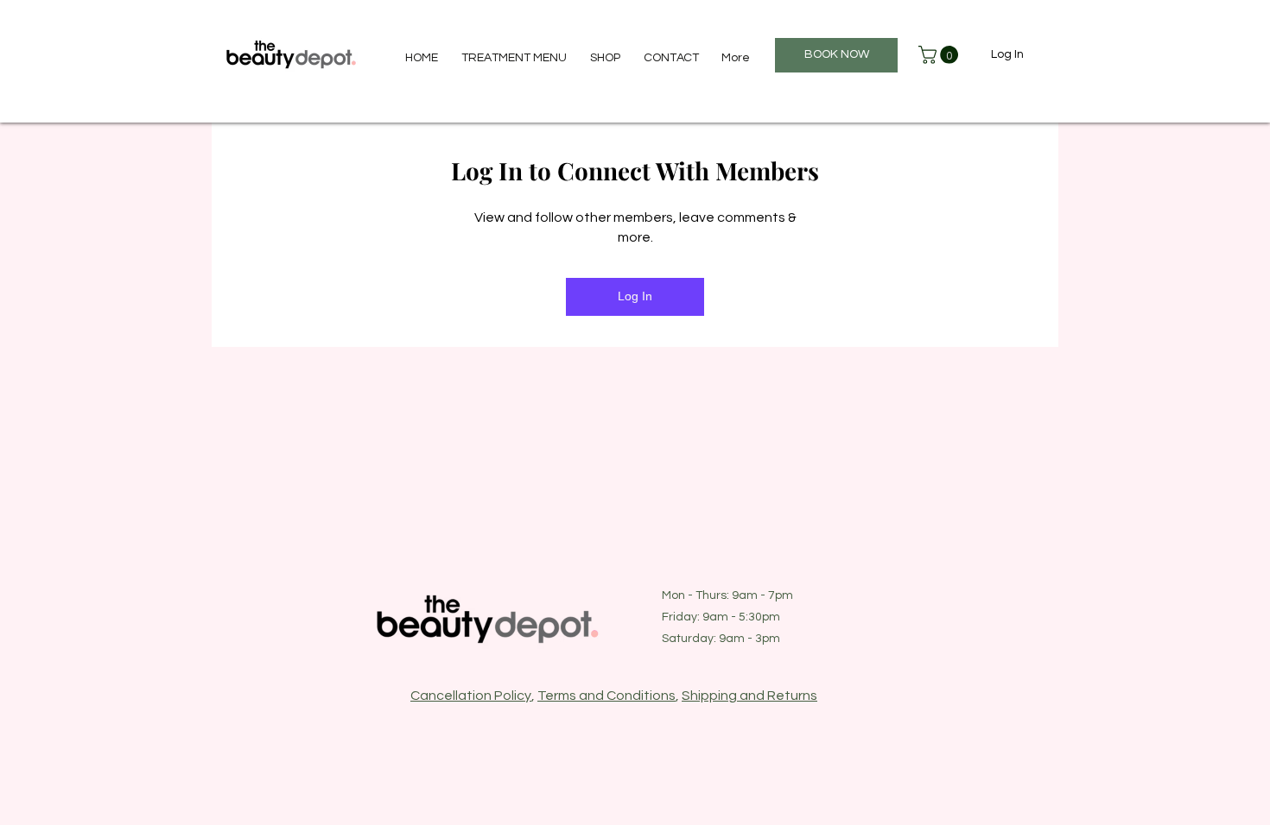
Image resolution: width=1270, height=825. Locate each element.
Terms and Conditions (606, 695)
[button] (940, 55)
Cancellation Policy (470, 695)
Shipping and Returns (749, 695)
